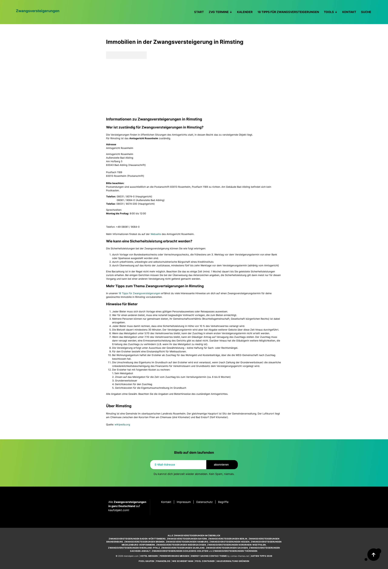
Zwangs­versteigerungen (37, 11)
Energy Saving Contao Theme (209, 556)
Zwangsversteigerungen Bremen (144, 542)
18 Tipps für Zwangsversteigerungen (139, 293)
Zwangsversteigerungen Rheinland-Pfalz (134, 548)
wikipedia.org (122, 424)
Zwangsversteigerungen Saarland (183, 548)
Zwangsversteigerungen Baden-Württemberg (137, 538)
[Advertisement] (194, 88)
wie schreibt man (182, 561)
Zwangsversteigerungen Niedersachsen (181, 545)
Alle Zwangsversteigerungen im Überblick (194, 535)
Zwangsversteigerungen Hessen (229, 542)
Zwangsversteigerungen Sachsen (227, 548)
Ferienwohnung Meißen (174, 556)
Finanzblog (163, 561)
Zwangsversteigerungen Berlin (227, 538)
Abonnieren (221, 464)
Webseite (156, 234)
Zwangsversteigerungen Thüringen (235, 551)
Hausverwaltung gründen (233, 561)
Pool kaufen (146, 561)
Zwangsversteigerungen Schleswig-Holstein (180, 551)
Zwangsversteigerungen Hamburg (187, 542)
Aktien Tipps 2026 (261, 556)
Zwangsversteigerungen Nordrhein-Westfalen (236, 545)
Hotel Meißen (149, 556)
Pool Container (205, 561)
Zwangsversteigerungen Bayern (187, 538)
